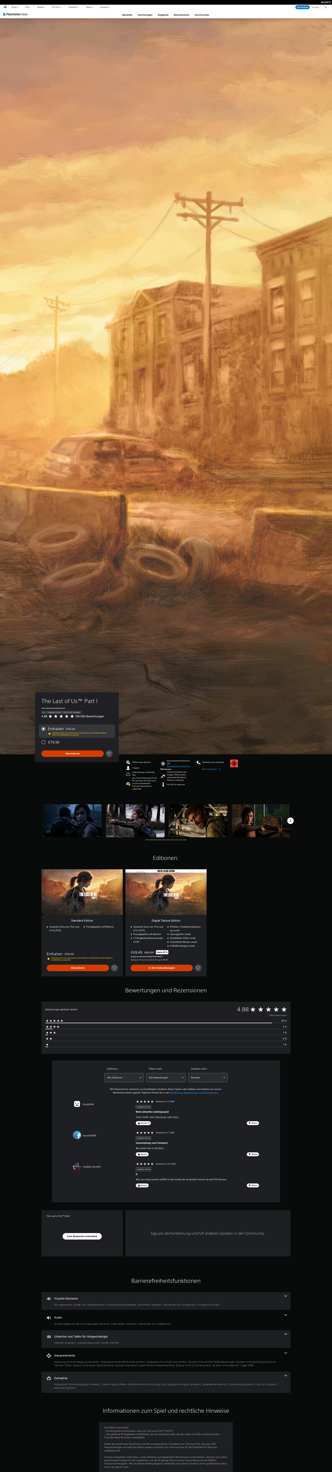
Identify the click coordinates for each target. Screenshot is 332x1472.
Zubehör (72, 7)
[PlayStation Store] (16, 14)
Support (104, 7)
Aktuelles (127, 14)
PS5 (27, 7)
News (89, 7)
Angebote (163, 14)
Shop (14, 7)
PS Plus (56, 7)
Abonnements (181, 14)
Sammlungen (145, 14)
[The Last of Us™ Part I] (72, 820)
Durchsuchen (202, 14)
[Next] (290, 821)
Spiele (40, 7)
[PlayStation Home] (5, 7)
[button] (178, 766)
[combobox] (124, 1077)
